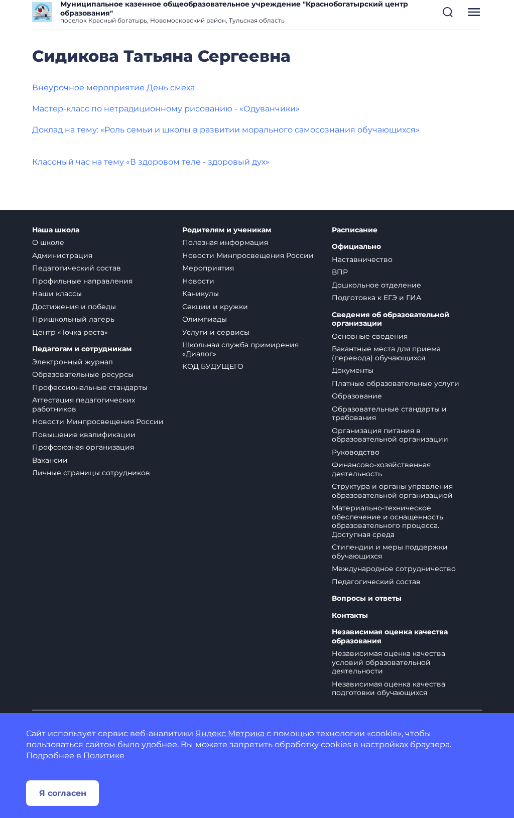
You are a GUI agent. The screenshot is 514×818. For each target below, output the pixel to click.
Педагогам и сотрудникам (82, 349)
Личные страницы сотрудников (91, 472)
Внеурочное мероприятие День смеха (113, 87)
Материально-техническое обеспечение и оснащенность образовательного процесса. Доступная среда (387, 521)
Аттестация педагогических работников (83, 404)
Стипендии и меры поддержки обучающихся (390, 551)
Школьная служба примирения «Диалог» (240, 349)
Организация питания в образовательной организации (390, 435)
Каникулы (200, 293)
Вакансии (50, 460)
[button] (448, 12)
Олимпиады (204, 319)
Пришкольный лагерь (73, 319)
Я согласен (62, 793)
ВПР (340, 272)
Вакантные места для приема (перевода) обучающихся (386, 353)
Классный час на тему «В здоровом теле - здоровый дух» (151, 162)
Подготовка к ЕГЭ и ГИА (376, 297)
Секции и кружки (215, 306)
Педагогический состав (76, 267)
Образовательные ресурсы (83, 374)
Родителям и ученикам (226, 230)
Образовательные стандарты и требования (389, 413)
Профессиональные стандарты (90, 387)
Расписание (354, 230)
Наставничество (362, 259)
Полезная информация (225, 242)
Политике (103, 755)
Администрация (62, 255)
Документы (352, 370)
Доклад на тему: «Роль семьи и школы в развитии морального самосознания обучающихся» (226, 129)
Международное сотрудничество (394, 568)
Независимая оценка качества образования (390, 636)
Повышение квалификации (84, 434)
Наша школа (55, 230)
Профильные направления (82, 281)
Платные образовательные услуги (395, 383)
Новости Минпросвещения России (98, 421)
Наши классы (57, 293)
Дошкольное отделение (376, 285)
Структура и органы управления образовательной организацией (392, 491)
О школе (48, 242)
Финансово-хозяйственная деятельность (381, 469)
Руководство (355, 452)
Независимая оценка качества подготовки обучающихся (388, 688)
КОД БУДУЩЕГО (212, 366)
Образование (357, 395)
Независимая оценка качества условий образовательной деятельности (388, 662)
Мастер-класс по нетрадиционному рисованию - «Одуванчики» (166, 108)
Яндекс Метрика (230, 733)
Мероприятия (208, 267)
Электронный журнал (72, 361)
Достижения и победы (74, 306)
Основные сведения (370, 336)
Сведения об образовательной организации (390, 319)
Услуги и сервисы (215, 332)
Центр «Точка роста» (70, 332)
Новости (198, 281)
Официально (356, 246)
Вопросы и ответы (367, 598)
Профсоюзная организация (83, 447)
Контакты (350, 615)
